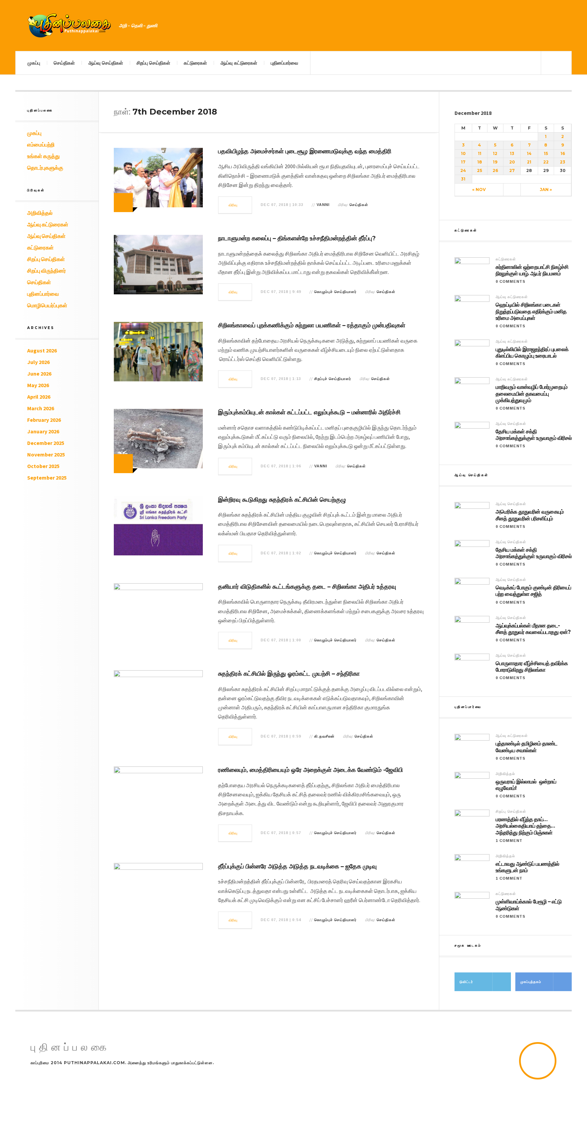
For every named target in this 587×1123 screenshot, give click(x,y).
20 (512, 162)
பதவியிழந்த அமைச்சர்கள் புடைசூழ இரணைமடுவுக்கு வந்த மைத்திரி (304, 151)
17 (463, 162)
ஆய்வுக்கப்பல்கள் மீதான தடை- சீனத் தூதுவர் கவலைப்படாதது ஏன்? (533, 628)
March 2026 (40, 408)
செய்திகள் (64, 63)
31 (463, 179)
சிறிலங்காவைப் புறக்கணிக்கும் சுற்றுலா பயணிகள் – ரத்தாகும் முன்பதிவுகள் (311, 325)
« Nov (479, 189)
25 (479, 170)
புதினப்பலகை (70, 1047)
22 (546, 162)
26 (495, 170)
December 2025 (45, 442)
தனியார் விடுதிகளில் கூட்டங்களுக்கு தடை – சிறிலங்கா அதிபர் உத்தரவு (307, 586)
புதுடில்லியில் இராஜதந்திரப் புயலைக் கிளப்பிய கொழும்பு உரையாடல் (532, 352)
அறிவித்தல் (40, 212)
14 (529, 153)
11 (479, 153)
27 (512, 170)
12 (495, 153)
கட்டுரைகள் (195, 63)
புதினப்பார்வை (284, 63)
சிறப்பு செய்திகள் (153, 63)
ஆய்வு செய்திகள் (105, 63)
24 (463, 170)
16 (563, 153)
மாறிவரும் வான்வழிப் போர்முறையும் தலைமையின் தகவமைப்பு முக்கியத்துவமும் (531, 393)
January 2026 (43, 431)
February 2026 (44, 419)
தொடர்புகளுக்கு (45, 167)
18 (479, 162)
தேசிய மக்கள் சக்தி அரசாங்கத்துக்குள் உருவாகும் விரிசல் (534, 434)
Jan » (546, 189)
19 (495, 162)
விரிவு (233, 205)
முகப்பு (34, 63)
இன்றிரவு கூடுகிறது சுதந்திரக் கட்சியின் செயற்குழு (282, 499)
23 (562, 162)
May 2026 (38, 385)
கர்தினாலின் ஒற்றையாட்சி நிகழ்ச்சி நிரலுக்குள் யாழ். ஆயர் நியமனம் (532, 270)
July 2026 (38, 362)
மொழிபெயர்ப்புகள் (47, 305)
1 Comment (509, 841)
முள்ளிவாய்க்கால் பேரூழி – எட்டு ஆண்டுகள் (529, 904)
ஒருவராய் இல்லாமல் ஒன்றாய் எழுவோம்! (526, 784)
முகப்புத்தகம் (530, 982)
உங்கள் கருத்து (43, 156)
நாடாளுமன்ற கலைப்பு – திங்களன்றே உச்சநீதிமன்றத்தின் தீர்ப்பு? (297, 238)
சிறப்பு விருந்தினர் (46, 270)
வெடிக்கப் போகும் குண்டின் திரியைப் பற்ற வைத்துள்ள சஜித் (533, 590)
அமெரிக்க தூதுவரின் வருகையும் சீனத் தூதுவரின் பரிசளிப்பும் (530, 514)
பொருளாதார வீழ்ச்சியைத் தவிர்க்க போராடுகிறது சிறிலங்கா (532, 666)
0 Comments (511, 281)
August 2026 (42, 350)
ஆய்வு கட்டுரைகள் (238, 63)
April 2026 (38, 396)
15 (546, 153)
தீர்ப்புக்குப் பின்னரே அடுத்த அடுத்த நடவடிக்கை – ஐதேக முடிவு (297, 866)
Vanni (323, 205)
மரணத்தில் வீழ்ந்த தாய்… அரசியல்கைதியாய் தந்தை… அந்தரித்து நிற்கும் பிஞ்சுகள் (525, 825)
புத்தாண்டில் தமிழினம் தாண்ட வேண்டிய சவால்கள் (526, 746)
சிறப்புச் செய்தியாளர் (332, 379)
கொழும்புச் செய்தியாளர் (335, 292)
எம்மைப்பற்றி (41, 144)
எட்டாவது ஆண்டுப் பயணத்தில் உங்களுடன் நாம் (527, 867)
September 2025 (47, 477)
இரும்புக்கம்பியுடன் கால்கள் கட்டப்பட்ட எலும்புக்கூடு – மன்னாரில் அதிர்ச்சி (309, 412)
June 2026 (39, 373)
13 (512, 153)
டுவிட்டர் (466, 982)
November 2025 (46, 454)
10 (463, 153)
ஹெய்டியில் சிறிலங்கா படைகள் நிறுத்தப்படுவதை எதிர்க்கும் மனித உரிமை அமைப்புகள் (531, 311)
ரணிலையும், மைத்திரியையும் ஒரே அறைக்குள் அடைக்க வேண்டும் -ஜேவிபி (310, 770)
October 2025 (43, 466)
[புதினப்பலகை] (69, 25)
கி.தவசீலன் (324, 736)
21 (529, 162)
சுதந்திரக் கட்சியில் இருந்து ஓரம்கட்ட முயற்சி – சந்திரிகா (289, 673)
